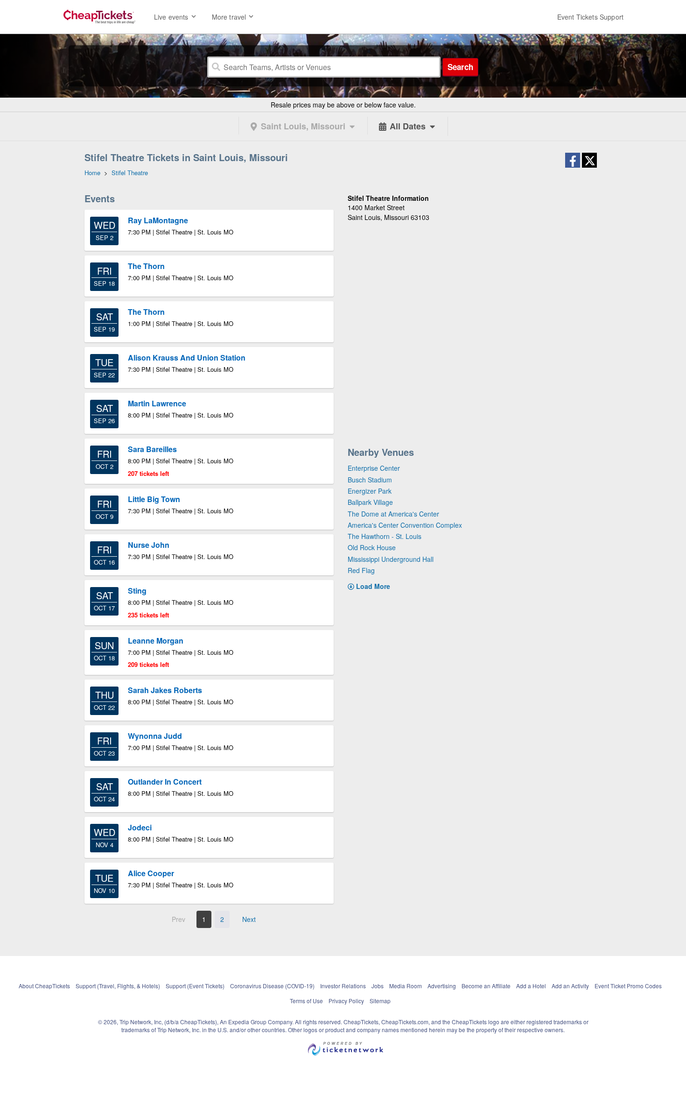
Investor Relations (343, 986)
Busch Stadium (370, 479)
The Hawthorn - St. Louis (384, 536)
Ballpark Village (370, 502)
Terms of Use (306, 1001)
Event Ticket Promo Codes (628, 986)
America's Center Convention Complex (405, 525)
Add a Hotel (531, 986)
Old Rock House (372, 547)
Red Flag (361, 570)
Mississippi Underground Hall (391, 559)
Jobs (377, 986)
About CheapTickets (44, 986)
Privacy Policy (346, 1001)
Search (460, 66)
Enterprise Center (374, 468)
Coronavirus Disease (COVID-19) (272, 986)
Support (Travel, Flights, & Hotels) (118, 986)
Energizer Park (370, 491)
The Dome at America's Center (393, 513)
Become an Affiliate (486, 986)
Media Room (405, 986)
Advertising (441, 986)
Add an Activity (570, 986)
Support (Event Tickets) (195, 986)
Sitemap (380, 1001)
